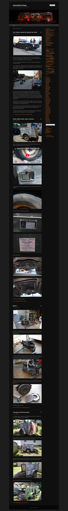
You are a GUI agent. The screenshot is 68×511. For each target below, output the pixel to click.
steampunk (49, 69)
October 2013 (48, 102)
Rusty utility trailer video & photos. (23, 119)
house (47, 62)
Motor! (15, 306)
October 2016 (48, 80)
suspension (52, 69)
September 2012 (48, 112)
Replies (30, 114)
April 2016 (47, 85)
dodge (50, 59)
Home (14, 25)
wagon (53, 71)
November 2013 (48, 101)
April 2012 (47, 117)
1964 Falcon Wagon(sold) (50, 34)
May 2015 (47, 91)
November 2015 (48, 87)
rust (48, 68)
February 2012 (48, 120)
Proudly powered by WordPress (34, 507)
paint (51, 64)
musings (49, 64)
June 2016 (47, 84)
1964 (47, 51)
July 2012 (47, 114)
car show (23, 114)
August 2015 (48, 89)
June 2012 (47, 115)
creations (47, 39)
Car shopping (48, 38)
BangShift (47, 129)
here (30, 58)
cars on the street (50, 54)
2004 (49, 51)
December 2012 (48, 109)
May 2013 (47, 105)
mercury (47, 64)
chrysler (47, 58)
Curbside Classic (48, 130)
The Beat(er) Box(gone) (49, 43)
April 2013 (47, 106)
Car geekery (47, 37)
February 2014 (48, 98)
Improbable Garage (19, 5)
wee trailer (47, 72)
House (47, 41)
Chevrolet (49, 56)
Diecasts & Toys (48, 40)
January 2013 (48, 108)
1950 (47, 49)
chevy (53, 56)
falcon (49, 61)
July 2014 (47, 94)
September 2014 (48, 93)
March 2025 (47, 77)
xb (47, 74)
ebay (52, 59)
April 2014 (47, 96)
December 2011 (48, 122)
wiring (46, 74)
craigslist (51, 58)
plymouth (51, 66)
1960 (53, 49)
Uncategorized (18, 114)
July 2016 (47, 83)
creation (47, 59)
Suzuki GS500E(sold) (49, 42)
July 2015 (47, 90)
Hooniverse (47, 132)
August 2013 (48, 103)
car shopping (50, 53)
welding (51, 72)
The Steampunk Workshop (50, 136)
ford (52, 61)
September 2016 (48, 81)
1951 (49, 49)
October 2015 (48, 88)
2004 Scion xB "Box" (49, 36)
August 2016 (48, 82)
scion (51, 68)
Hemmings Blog (48, 131)
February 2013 (48, 107)
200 (46, 49)
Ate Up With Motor (48, 128)
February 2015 (48, 92)
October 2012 (48, 111)
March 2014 (47, 97)
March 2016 (47, 86)
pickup (48, 66)
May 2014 (47, 95)
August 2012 (48, 113)
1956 (51, 49)
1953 (50, 49)
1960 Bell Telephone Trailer (19, 301)
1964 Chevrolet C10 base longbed (20, 407)
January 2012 (48, 121)
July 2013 (47, 104)
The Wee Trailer (48, 44)
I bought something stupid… (21, 412)
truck (50, 71)
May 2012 (47, 116)
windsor (54, 72)
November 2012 (48, 110)
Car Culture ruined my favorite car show (25, 32)
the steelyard (27, 114)
